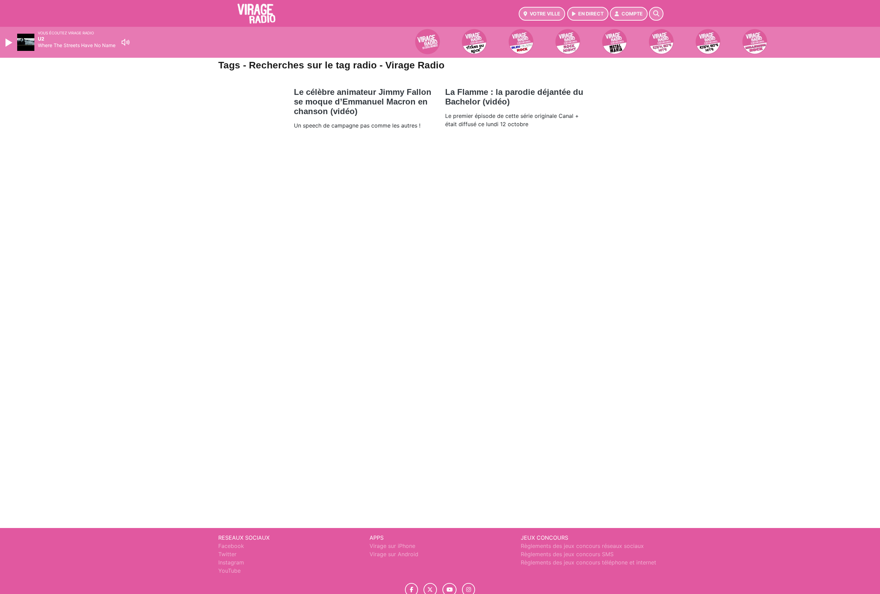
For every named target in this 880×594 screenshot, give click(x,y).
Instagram (231, 562)
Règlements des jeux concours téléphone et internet (588, 562)
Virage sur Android (394, 554)
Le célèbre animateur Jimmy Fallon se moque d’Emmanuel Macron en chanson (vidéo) (362, 101)
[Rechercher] (656, 14)
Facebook (231, 545)
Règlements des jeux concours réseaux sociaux (582, 545)
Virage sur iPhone (392, 545)
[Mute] (125, 42)
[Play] (10, 42)
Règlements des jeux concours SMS (567, 554)
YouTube (229, 570)
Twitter (227, 554)
